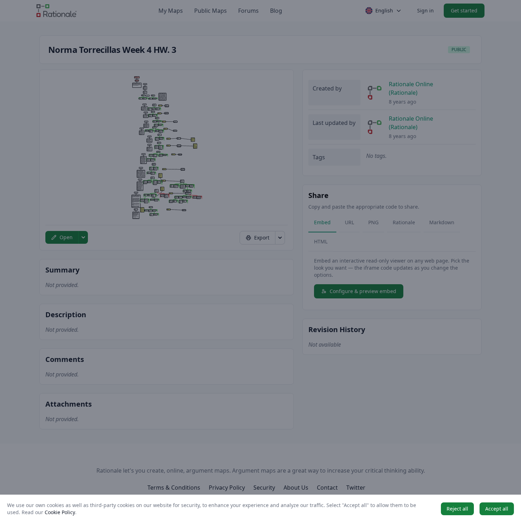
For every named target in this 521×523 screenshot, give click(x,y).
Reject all (457, 508)
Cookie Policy (60, 512)
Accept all (496, 508)
